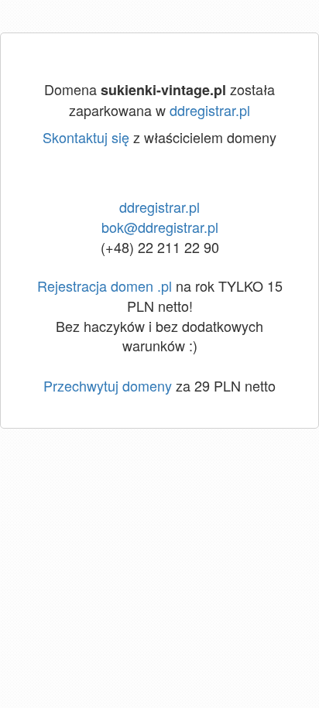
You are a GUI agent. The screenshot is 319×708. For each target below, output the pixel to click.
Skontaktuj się (86, 137)
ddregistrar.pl (210, 110)
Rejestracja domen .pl (104, 285)
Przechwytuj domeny (107, 385)
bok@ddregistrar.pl (159, 227)
